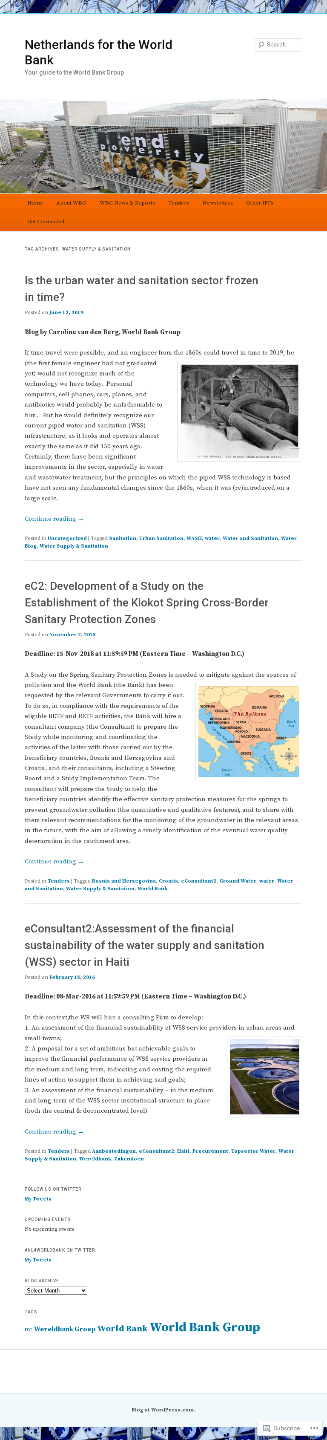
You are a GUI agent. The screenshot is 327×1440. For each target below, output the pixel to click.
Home (35, 202)
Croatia (168, 881)
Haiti (183, 1151)
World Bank (152, 889)
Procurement (210, 1151)
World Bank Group (204, 1328)
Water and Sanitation (250, 538)
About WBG (71, 202)
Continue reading (54, 519)
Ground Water (237, 881)
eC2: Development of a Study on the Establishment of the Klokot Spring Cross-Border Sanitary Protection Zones (147, 603)
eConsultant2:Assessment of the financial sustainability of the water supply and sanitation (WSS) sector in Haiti (144, 945)
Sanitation (122, 538)
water (212, 538)
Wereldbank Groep (64, 1329)
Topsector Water (253, 1151)
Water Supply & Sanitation (74, 546)
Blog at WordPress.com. (163, 1410)
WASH (194, 538)
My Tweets (38, 1199)
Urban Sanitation (161, 538)
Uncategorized (67, 538)
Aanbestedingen (114, 1151)
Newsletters (218, 202)
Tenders (178, 202)
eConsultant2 (198, 881)
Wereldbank (95, 1159)
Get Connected (45, 221)
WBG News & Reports (127, 202)
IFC (28, 1330)
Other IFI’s (259, 202)
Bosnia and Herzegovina (124, 881)
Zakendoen (129, 1159)
